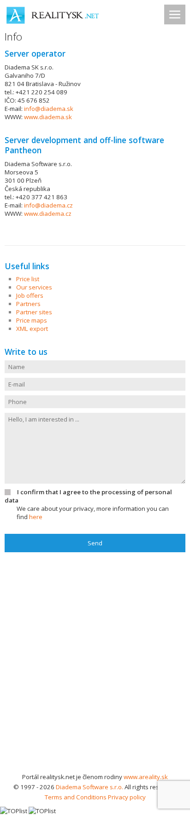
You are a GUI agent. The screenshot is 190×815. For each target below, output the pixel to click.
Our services (34, 287)
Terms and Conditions (76, 797)
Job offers (29, 295)
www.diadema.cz (47, 213)
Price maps (31, 320)
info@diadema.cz (48, 205)
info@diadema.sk (48, 108)
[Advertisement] (95, 672)
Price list (27, 279)
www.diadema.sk (48, 117)
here (35, 517)
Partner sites (34, 312)
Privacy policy (127, 797)
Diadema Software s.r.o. (89, 787)
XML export (32, 328)
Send (95, 543)
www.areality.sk (146, 777)
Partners (28, 304)
